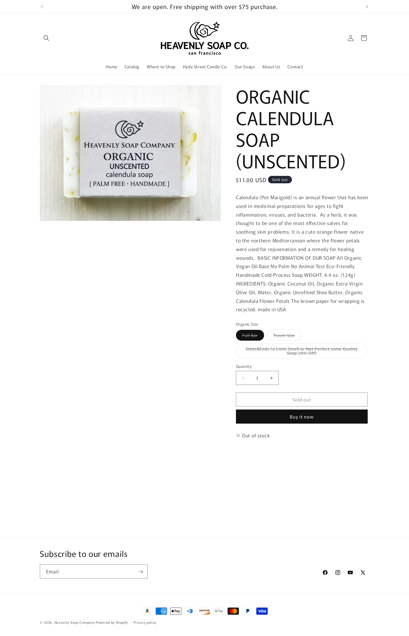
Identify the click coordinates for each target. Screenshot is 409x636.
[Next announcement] (367, 6)
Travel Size (287, 336)
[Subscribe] (140, 572)
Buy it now (302, 416)
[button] (46, 38)
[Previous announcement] (42, 6)
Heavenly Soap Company (74, 622)
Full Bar (253, 336)
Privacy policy (145, 622)
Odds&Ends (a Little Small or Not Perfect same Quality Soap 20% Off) (302, 352)
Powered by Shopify (112, 622)
